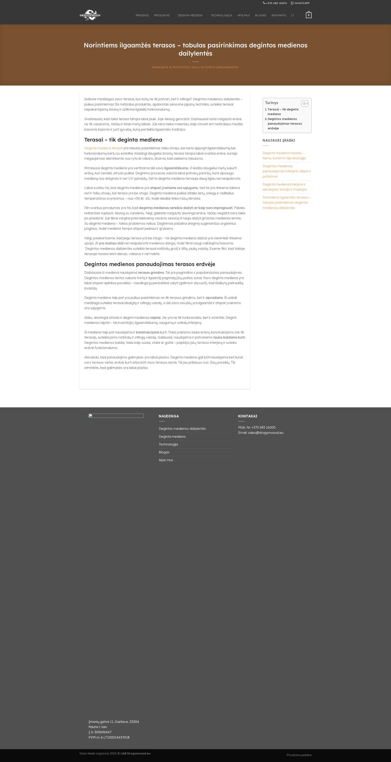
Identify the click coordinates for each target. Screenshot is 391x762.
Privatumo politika (299, 755)
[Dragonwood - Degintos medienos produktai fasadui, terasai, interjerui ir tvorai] (93, 15)
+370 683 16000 (276, 3)
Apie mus (243, 15)
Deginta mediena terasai (103, 148)
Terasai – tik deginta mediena (283, 112)
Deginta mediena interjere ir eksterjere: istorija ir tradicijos (285, 187)
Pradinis (142, 15)
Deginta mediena (190, 15)
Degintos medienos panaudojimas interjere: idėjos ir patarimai (287, 171)
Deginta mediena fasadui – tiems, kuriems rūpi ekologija (284, 155)
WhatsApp (302, 3)
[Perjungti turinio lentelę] (302, 103)
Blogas (260, 15)
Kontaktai (279, 15)
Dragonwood (227, 67)
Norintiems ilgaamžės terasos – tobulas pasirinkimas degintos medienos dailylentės (287, 202)
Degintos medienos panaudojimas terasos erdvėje (285, 123)
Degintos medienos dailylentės (182, 429)
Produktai (161, 15)
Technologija (221, 15)
